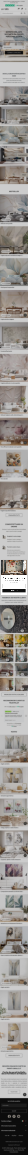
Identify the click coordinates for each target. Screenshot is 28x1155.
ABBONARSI (14, 590)
